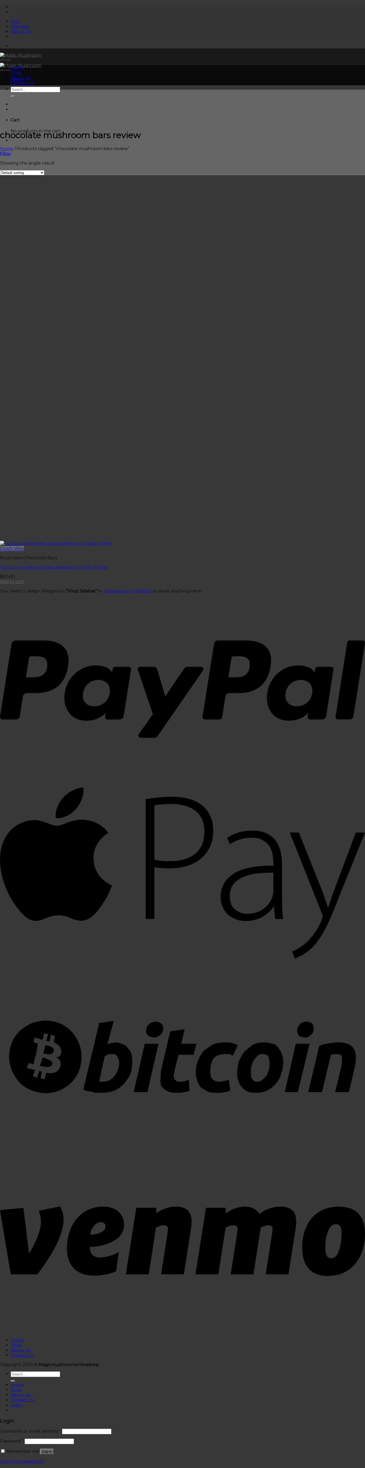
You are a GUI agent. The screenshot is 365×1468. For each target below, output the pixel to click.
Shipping (20, 26)
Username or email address (30, 1431)
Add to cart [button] (12, 581)
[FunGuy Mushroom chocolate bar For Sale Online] (55, 543)
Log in (47, 1452)
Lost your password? (22, 1461)
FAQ (15, 21)
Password (12, 1441)
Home (17, 67)
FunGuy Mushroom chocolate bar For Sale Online (53, 567)
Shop (16, 72)
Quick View (12, 548)
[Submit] (13, 96)
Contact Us (22, 82)
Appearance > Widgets (127, 591)
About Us (21, 31)
